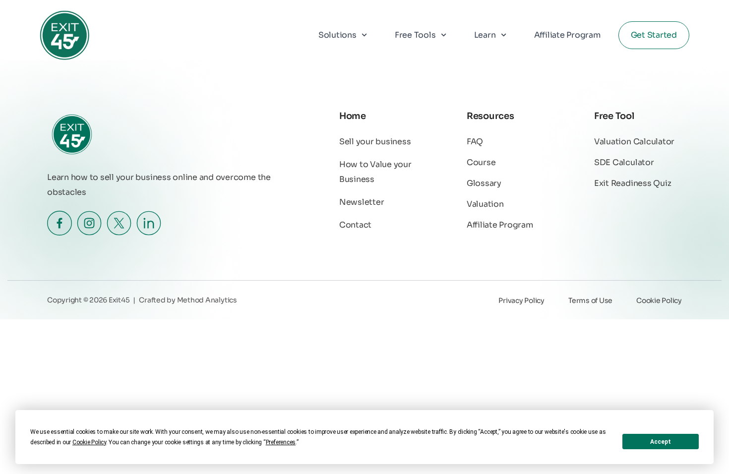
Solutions (337, 35)
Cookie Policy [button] (89, 442)
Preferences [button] (281, 442)
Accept (660, 441)
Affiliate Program (567, 35)
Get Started (654, 35)
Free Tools (415, 35)
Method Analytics (207, 300)
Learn (485, 35)
